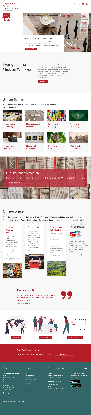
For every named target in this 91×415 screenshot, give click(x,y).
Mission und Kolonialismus (75, 147)
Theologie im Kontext (9, 147)
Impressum (28, 388)
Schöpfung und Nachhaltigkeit (76, 125)
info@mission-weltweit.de (11, 387)
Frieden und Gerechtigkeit (53, 125)
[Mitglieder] (16, 325)
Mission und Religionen (31, 147)
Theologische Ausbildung (9, 125)
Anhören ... (29, 48)
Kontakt (27, 386)
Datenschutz (28, 390)
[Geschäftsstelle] (45, 325)
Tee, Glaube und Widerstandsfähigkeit (58, 228)
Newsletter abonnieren (75, 255)
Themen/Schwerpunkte (31, 381)
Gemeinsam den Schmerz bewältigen (12, 230)
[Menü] (74, 4)
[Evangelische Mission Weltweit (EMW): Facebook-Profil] (6, 393)
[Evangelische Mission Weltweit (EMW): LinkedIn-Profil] (8, 393)
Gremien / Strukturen (75, 337)
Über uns (42, 81)
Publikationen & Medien (31, 384)
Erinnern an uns (34, 227)
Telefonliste (7, 389)
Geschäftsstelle (45, 337)
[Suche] (79, 4)
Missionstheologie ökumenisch (33, 125)
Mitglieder (16, 337)
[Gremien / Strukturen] (74, 325)
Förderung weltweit (30, 379)
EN (87, 3)
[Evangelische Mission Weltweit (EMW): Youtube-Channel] (4, 393)
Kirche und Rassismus (52, 147)
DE (83, 3)
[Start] (6, 19)
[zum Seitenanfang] (45, 409)
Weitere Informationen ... (16, 182)
